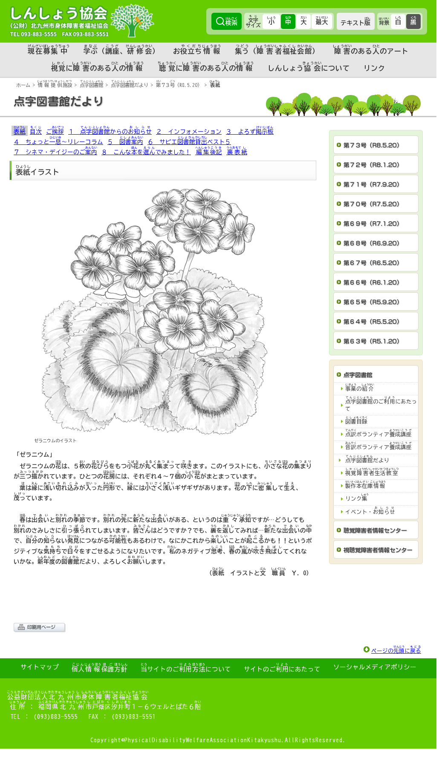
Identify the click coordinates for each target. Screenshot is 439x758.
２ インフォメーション (189, 132)
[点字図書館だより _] (218, 114)
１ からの (110, 130)
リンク (374, 68)
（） (277, 49)
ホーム (23, 85)
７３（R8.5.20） (179, 85)
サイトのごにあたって (282, 667)
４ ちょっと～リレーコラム (58, 140)
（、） (122, 49)
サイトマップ (39, 667)
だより (129, 85)
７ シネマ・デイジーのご (55, 150)
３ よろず (250, 130)
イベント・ (370, 511)
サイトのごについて (186, 667)
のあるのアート (371, 49)
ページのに (396, 650)
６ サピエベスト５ (189, 140)
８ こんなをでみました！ (146, 150)
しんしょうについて (309, 66)
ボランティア (378, 433)
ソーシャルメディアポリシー (374, 667)
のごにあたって (381, 403)
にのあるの (97, 66)
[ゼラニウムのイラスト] (162, 431)
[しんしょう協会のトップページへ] (81, 20)
